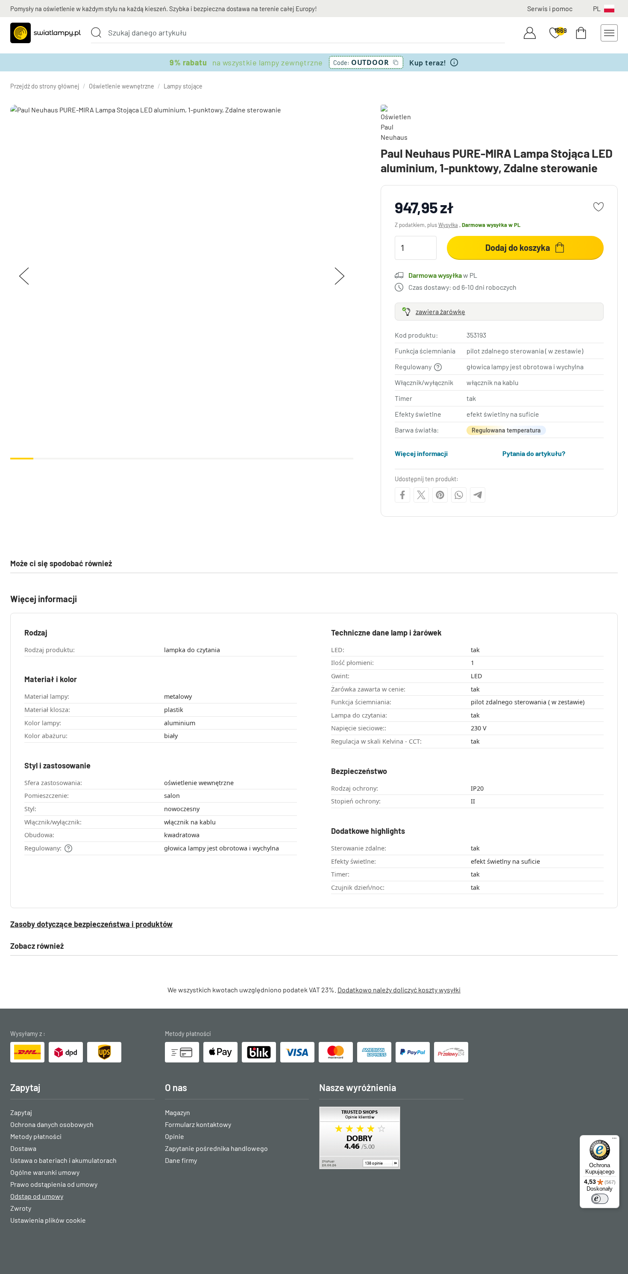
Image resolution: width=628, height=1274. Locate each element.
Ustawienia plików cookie (48, 1220)
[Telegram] (477, 495)
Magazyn (177, 1112)
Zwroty (20, 1208)
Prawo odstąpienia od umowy (53, 1184)
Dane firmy (181, 1160)
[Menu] (614, 1140)
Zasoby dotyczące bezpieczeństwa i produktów (91, 924)
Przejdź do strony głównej (44, 86)
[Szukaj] (96, 32)
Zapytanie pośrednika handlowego (216, 1148)
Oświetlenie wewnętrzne (121, 86)
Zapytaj (21, 1112)
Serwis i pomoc (549, 8)
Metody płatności (36, 1136)
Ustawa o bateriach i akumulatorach (63, 1160)
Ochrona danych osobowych (52, 1124)
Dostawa (23, 1148)
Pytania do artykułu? (533, 453)
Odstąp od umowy (36, 1196)
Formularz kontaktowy (198, 1124)
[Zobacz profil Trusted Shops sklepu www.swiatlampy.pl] (391, 1137)
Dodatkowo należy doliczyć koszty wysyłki (399, 990)
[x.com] (421, 495)
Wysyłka (448, 224)
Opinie (174, 1136)
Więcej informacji (421, 453)
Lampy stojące (183, 86)
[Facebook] (402, 495)
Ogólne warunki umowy (44, 1172)
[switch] (599, 1199)
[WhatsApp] (459, 495)
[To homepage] (45, 33)
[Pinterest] (440, 495)
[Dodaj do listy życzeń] (598, 207)
